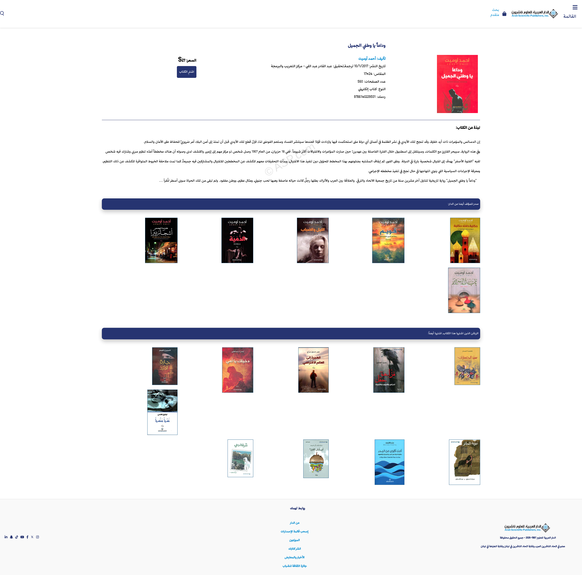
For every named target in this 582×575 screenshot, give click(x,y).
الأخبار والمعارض (295, 557)
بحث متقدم (495, 13)
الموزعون (294, 540)
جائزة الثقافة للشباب (295, 566)
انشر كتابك (294, 549)
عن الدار (294, 523)
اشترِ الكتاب (186, 72)
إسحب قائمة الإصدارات (295, 531)
